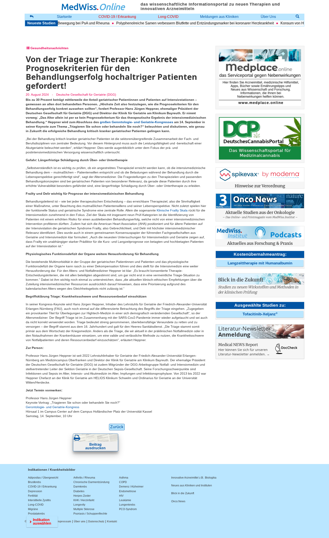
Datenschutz (96, 521)
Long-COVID (168, 17)
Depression (35, 491)
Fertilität (33, 495)
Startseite (64, 17)
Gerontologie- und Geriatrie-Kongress (52, 407)
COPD (123, 482)
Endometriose (127, 491)
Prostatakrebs (36, 513)
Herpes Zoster (82, 495)
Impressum (64, 521)
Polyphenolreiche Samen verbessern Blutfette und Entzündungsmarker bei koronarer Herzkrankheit (186, 23)
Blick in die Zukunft (182, 493)
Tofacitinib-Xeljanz (260, 314)
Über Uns (268, 17)
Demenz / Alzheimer (131, 486)
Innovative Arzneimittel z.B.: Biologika (193, 477)
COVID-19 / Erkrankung (117, 17)
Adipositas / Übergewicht (43, 477)
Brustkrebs (34, 482)
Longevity (79, 504)
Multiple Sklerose (83, 509)
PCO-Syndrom (128, 509)
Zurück (117, 426)
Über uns (79, 521)
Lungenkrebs (127, 504)
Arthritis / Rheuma (84, 477)
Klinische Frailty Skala (172, 210)
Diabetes (78, 491)
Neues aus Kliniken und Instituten (191, 485)
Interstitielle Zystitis (39, 500)
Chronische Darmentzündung (91, 482)
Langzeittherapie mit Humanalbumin (260, 263)
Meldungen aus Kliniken (219, 17)
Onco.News (178, 501)
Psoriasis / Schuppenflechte (90, 513)
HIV (121, 495)
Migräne (33, 509)
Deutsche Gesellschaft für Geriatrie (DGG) (86, 94)
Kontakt (112, 521)
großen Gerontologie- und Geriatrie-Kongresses (136, 122)
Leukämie (125, 500)
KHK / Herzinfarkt (83, 500)
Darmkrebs (80, 486)
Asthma (123, 477)
